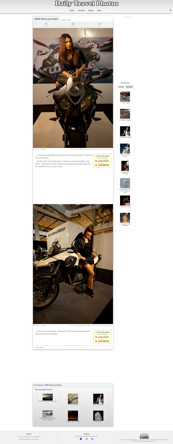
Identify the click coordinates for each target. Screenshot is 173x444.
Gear (99, 11)
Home (71, 11)
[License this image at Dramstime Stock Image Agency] (102, 161)
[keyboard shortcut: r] (73, 25)
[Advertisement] (73, 188)
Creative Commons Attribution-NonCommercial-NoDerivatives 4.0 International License (150, 440)
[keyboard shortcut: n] (99, 25)
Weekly (121, 87)
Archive (81, 11)
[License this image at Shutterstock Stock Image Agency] (102, 165)
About (91, 11)
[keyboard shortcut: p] (46, 25)
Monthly (129, 87)
